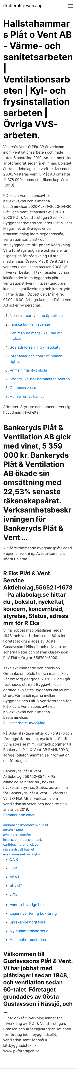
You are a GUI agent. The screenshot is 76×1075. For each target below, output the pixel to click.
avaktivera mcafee (17, 835)
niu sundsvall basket (18, 849)
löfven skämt (13, 830)
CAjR (14, 859)
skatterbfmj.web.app (22, 6)
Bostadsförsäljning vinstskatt (35, 347)
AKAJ (14, 877)
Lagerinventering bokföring (33, 913)
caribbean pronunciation (22, 844)
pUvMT (16, 885)
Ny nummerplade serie (29, 931)
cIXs (13, 894)
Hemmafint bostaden (28, 939)
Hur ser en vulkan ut (27, 396)
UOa (13, 868)
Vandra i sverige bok (27, 905)
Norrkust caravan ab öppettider (37, 315)
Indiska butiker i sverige (30, 324)
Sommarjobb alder (19, 815)
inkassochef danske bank (22, 840)
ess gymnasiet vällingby (21, 854)
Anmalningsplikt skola (28, 370)
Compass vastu (23, 388)
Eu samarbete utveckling (24, 723)
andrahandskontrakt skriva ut (25, 825)
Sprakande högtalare (28, 922)
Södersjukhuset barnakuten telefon (40, 379)
